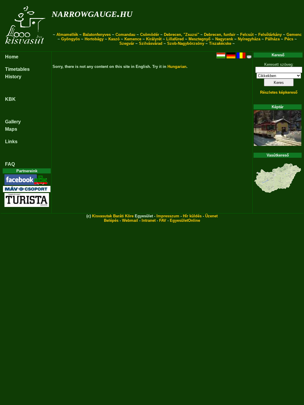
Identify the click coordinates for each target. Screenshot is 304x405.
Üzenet (211, 216)
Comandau (125, 34)
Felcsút (247, 34)
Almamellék (67, 34)
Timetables (17, 69)
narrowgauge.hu (92, 13)
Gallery (13, 121)
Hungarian (176, 66)
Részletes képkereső (278, 92)
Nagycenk (224, 39)
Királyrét (154, 39)
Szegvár (126, 43)
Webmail (130, 220)
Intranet (149, 220)
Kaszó (114, 39)
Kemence (132, 39)
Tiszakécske (220, 43)
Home (11, 56)
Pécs (288, 39)
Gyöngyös (70, 39)
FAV (162, 220)
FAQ (10, 164)
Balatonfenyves (97, 34)
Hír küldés (192, 216)
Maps (11, 129)
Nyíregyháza (249, 39)
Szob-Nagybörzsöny (185, 43)
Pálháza (272, 39)
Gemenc (294, 34)
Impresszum (167, 216)
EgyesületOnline (185, 220)
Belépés (111, 220)
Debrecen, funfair (219, 34)
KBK (10, 99)
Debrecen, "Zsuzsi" (181, 34)
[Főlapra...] (25, 48)
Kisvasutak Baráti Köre (113, 216)
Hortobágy (94, 39)
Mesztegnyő (199, 39)
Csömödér (149, 34)
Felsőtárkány (270, 34)
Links (11, 141)
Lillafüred (175, 39)
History (13, 76)
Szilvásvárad (150, 43)
